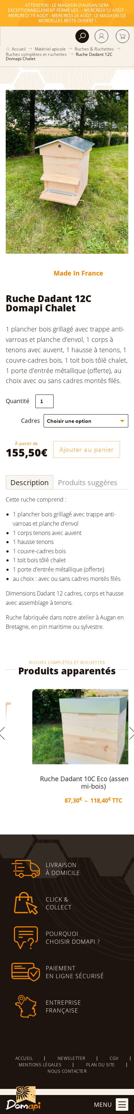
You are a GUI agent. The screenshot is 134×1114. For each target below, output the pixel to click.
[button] (119, 98)
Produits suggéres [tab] (88, 482)
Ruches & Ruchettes (94, 49)
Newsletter (71, 1058)
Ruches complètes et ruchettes (36, 54)
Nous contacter (67, 1071)
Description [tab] (29, 482)
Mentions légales (40, 1065)
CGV (114, 1058)
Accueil (19, 49)
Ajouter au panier (86, 450)
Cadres (30, 421)
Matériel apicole (50, 49)
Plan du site (100, 1065)
